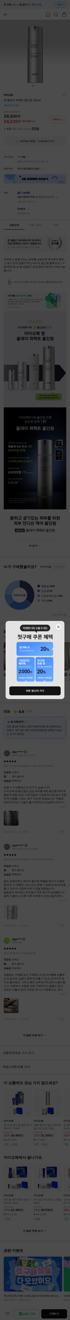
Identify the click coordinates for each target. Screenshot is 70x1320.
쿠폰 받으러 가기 (35, 691)
